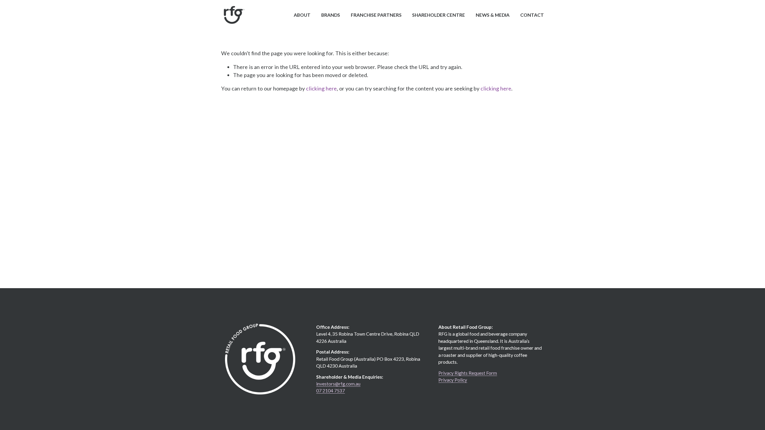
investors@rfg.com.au (338, 383)
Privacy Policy (452, 380)
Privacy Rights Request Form (467, 373)
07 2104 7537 (330, 390)
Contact (532, 15)
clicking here (321, 88)
